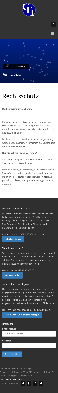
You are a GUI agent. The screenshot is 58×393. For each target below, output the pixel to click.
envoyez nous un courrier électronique (22, 315)
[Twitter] (41, 383)
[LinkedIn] (29, 383)
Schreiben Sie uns (13, 239)
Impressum (5, 379)
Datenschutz (19, 379)
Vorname (6, 341)
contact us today (12, 275)
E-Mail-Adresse (9, 329)
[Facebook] (35, 383)
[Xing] (23, 383)
